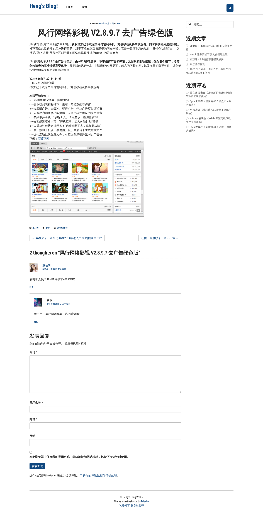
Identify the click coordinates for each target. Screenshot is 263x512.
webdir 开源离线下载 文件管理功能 (209, 54)
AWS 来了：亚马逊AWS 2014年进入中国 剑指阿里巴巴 (67, 238)
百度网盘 (44, 138)
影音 (48, 227)
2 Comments (62, 227)
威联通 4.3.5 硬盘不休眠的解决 (206, 59)
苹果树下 (124, 505)
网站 (32, 436)
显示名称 (36, 402)
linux (69, 7)
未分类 (35, 227)
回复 (31, 287)
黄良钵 (193, 92)
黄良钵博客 (137, 505)
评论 (33, 352)
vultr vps (194, 118)
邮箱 (33, 419)
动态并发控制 (197, 64)
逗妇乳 (46, 265)
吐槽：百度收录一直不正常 (160, 238)
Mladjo (145, 501)
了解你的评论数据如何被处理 (98, 475)
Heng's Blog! (44, 5)
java (84, 7)
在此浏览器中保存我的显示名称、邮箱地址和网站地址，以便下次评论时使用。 (80, 457)
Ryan (192, 101)
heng (119, 23)
